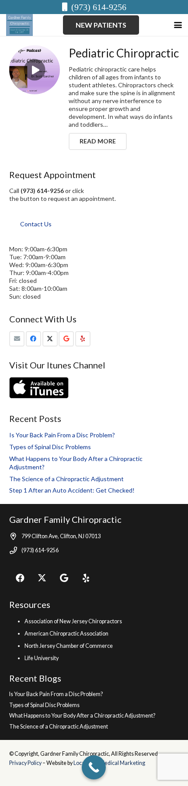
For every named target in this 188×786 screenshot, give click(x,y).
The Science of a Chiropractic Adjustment (66, 478)
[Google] (66, 339)
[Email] (16, 339)
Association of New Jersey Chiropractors (73, 621)
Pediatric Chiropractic (124, 53)
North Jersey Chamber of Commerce (68, 646)
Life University (41, 658)
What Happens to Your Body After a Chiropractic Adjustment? (82, 715)
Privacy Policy (25, 763)
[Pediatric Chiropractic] (34, 69)
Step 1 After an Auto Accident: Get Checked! (72, 490)
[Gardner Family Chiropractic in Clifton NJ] (19, 25)
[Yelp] (83, 339)
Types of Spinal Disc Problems (50, 446)
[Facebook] (33, 339)
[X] (50, 339)
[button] (178, 25)
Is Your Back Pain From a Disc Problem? (62, 435)
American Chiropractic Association (66, 633)
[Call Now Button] (94, 767)
